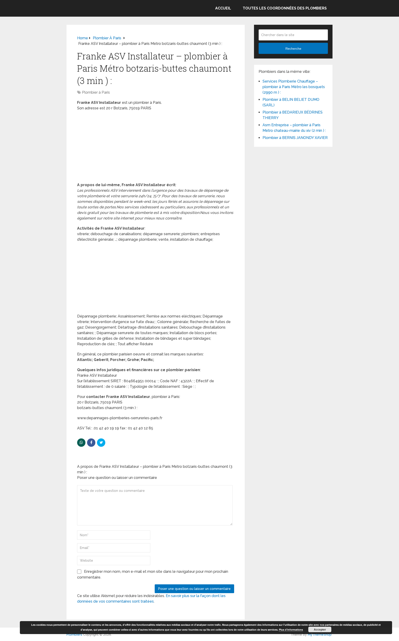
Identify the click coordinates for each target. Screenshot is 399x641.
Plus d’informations (291, 629)
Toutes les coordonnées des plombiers (285, 8)
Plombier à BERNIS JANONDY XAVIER (295, 138)
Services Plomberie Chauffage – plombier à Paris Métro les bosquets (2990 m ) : (294, 87)
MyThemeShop (320, 634)
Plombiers (74, 634)
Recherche (293, 48)
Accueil (223, 8)
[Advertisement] (155, 148)
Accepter (320, 629)
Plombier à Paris (96, 92)
